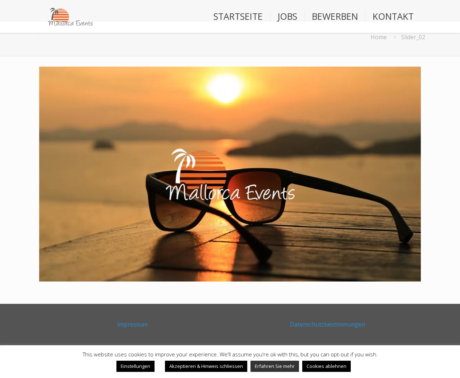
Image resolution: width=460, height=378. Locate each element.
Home (379, 37)
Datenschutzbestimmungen (327, 324)
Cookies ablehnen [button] (326, 366)
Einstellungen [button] (135, 366)
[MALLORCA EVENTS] (70, 16)
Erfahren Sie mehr (275, 366)
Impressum (132, 324)
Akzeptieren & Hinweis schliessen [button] (206, 366)
